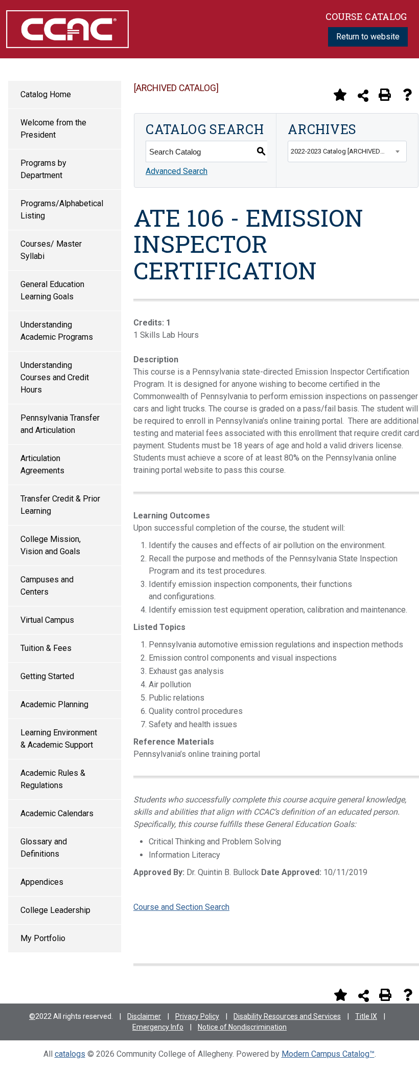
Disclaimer (144, 1016)
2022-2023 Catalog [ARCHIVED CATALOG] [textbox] (348, 151)
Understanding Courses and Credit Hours (54, 377)
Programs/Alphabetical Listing (61, 210)
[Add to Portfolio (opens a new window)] (340, 94)
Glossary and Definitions (43, 848)
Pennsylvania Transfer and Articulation (60, 424)
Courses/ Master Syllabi (51, 250)
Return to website (368, 36)
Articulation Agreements (42, 464)
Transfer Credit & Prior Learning (60, 505)
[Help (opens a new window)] (407, 94)
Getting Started (47, 676)
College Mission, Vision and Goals (50, 545)
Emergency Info (157, 1027)
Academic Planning (54, 704)
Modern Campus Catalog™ (328, 1054)
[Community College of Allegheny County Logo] (67, 28)
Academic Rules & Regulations (52, 779)
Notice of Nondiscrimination (242, 1027)
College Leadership (55, 910)
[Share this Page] (363, 95)
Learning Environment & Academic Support (58, 739)
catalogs (70, 1054)
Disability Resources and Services (287, 1016)
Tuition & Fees (46, 648)
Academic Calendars (57, 813)
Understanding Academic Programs (56, 331)
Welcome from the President (53, 129)
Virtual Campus (47, 620)
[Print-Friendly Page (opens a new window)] (385, 94)
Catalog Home (45, 94)
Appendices (41, 882)
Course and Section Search (181, 907)
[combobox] (347, 151)
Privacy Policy (197, 1016)
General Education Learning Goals (52, 290)
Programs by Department (43, 169)
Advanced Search (176, 171)
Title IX (366, 1016)
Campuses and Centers (47, 586)
